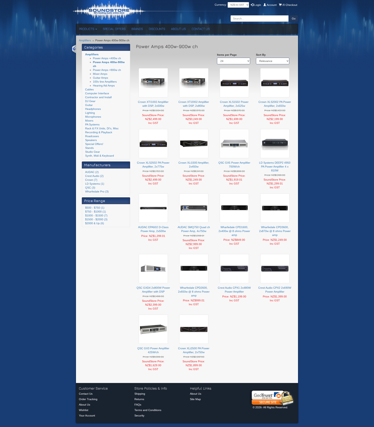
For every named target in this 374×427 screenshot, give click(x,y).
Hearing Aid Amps (104, 85)
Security (139, 415)
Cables (89, 89)
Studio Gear (92, 151)
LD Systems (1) (94, 183)
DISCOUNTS (157, 29)
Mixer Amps (100, 73)
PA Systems (92, 124)
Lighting (90, 112)
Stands (89, 147)
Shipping (139, 393)
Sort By (261, 54)
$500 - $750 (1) (94, 207)
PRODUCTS (87, 29)
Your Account (87, 415)
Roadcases (92, 136)
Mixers (89, 120)
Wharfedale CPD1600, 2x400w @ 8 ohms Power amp (234, 231)
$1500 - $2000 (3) (96, 219)
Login (257, 4)
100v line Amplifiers (105, 81)
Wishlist (83, 410)
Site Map (195, 399)
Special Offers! (94, 144)
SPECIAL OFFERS (114, 29)
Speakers (91, 140)
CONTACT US (201, 29)
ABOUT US (178, 29)
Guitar (89, 105)
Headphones (93, 108)
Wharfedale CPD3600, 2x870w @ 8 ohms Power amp (275, 231)
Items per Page (227, 54)
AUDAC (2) (92, 172)
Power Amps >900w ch (107, 69)
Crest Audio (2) (94, 175)
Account (271, 4)
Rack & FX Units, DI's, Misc (102, 128)
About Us (84, 404)
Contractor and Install (98, 97)
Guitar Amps (100, 77)
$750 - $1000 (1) (95, 211)
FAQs (137, 404)
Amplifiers (85, 40)
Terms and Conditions (147, 410)
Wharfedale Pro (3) (97, 191)
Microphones (93, 116)
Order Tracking (88, 399)
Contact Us (86, 393)
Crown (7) (91, 179)
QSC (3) (90, 187)
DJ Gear (90, 101)
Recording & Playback (98, 132)
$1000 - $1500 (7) (96, 215)
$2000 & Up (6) (94, 223)
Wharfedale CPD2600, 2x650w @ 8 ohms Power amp (194, 291)
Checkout (289, 4)
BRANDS (137, 29)
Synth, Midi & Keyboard (99, 155)
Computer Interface (97, 93)
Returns (139, 399)
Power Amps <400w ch (107, 58)
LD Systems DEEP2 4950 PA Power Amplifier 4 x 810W (274, 166)
